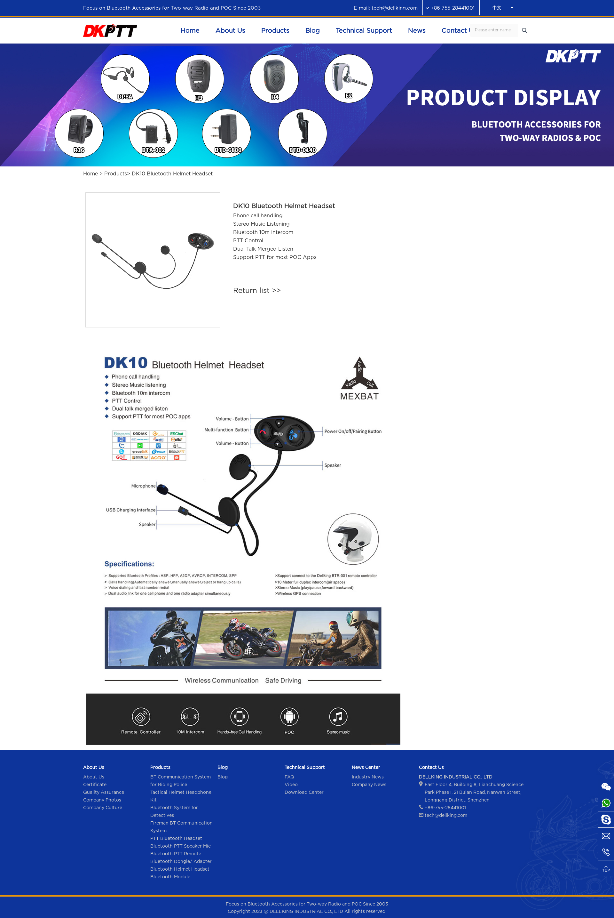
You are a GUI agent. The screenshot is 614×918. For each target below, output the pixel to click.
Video (291, 784)
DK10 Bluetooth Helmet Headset (172, 173)
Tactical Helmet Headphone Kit (180, 796)
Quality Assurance (103, 792)
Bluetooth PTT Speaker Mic (180, 845)
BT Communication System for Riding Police (180, 780)
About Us (93, 776)
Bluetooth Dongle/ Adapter (181, 861)
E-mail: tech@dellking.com (386, 7)
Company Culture (102, 807)
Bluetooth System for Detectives (174, 811)
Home (90, 173)
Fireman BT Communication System (181, 826)
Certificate (94, 784)
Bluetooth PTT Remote (175, 853)
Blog (222, 776)
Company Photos (102, 799)
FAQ (289, 776)
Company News (369, 784)
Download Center (304, 792)
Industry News (368, 776)
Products (115, 173)
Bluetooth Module (170, 876)
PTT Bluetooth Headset (176, 838)
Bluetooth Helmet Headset (179, 868)
